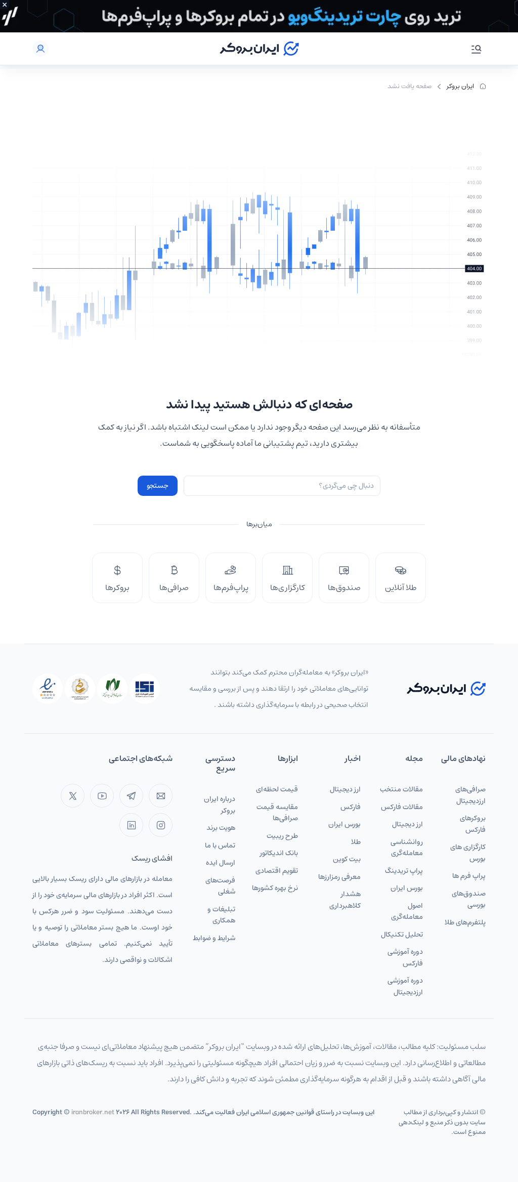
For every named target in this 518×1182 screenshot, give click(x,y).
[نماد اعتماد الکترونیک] (47, 688)
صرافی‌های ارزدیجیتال (470, 795)
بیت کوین (347, 859)
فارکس (350, 807)
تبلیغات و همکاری (221, 915)
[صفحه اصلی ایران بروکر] (259, 48)
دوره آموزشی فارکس (405, 957)
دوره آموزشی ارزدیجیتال (405, 986)
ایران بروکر (460, 86)
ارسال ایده (220, 863)
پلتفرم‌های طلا (465, 922)
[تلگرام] (131, 796)
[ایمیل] (160, 796)
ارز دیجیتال (407, 824)
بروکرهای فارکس (473, 824)
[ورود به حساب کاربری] (40, 48)
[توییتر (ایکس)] (72, 796)
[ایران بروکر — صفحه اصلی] (446, 688)
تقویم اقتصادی (276, 871)
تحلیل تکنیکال (402, 934)
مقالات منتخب (401, 789)
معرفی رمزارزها (339, 877)
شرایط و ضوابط (214, 938)
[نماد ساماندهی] (80, 688)
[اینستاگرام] (160, 825)
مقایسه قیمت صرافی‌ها (277, 813)
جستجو (157, 486)
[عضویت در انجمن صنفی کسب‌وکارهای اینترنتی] (145, 688)
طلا (356, 842)
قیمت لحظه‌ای (277, 789)
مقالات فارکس (402, 807)
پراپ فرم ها (469, 876)
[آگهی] (259, 16)
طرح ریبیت (282, 836)
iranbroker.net (92, 1112)
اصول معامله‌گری (407, 911)
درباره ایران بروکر (219, 805)
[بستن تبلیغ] (4, 4)
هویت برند (220, 828)
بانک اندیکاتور (279, 853)
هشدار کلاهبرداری (345, 900)
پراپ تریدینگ (404, 871)
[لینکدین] (131, 825)
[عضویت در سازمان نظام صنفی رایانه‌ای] (112, 688)
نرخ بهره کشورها (275, 888)
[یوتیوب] (102, 796)
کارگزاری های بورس (468, 853)
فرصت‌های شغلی (220, 886)
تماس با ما (220, 845)
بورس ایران (407, 888)
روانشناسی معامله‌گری (407, 848)
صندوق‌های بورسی (469, 899)
